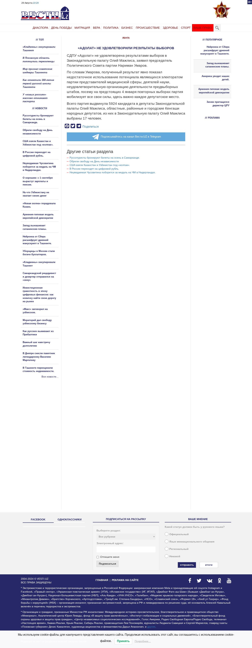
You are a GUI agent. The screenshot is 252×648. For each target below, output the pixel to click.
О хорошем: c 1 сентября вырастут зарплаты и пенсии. (38, 181)
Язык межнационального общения (191, 541)
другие (151, 626)
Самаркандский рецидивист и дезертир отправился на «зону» (39, 276)
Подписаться (107, 563)
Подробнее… (143, 641)
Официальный (179, 534)
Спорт (186, 27)
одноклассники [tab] (70, 519)
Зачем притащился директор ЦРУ (218, 104)
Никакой (174, 556)
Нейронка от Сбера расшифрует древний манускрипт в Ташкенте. (37, 240)
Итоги (209, 564)
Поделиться (90, 126)
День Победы (61, 27)
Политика (110, 27)
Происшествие (148, 27)
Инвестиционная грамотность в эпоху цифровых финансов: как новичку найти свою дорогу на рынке (39, 294)
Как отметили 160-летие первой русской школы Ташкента (38, 83)
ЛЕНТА (126, 38)
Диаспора (40, 27)
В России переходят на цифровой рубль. (94, 168)
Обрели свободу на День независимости (94, 161)
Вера (96, 27)
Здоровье (170, 27)
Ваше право (203, 27)
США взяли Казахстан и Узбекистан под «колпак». (100, 165)
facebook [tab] (38, 519)
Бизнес (127, 27)
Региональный (179, 548)
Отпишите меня (109, 556)
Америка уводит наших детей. (215, 78)
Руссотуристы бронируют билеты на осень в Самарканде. (105, 157)
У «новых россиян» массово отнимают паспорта (35, 98)
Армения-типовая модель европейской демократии (213, 91)
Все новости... (50, 376)
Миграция (82, 27)
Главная (102, 580)
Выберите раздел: (108, 530)
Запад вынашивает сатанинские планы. (217, 65)
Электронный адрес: (110, 543)
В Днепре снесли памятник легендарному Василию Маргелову (39, 356)
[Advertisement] (43, 418)
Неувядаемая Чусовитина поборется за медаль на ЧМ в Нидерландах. (113, 172)
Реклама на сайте (125, 580)
